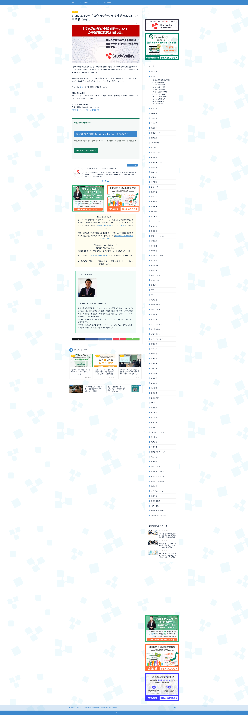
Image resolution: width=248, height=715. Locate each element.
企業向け (154, 496)
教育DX (153, 177)
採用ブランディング (158, 491)
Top (72, 2)
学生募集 (154, 437)
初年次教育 (155, 265)
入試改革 (154, 486)
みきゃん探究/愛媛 (159, 89)
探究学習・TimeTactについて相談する (86, 110)
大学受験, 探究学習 (157, 511)
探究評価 (154, 393)
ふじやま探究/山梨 (159, 94)
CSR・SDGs (155, 221)
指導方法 (154, 363)
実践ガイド (155, 285)
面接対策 (154, 461)
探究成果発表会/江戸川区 (161, 80)
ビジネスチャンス (157, 339)
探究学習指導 (155, 501)
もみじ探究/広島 (158, 103)
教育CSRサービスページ (100, 255)
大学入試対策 (155, 466)
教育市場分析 (155, 334)
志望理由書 (155, 398)
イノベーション (156, 324)
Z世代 (153, 403)
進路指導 (154, 192)
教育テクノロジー (157, 255)
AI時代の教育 (155, 275)
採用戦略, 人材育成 (157, 471)
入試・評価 (155, 506)
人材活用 (154, 319)
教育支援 (154, 226)
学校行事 (154, 172)
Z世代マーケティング (158, 432)
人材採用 (154, 373)
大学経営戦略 (155, 304)
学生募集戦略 (155, 329)
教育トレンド (155, 152)
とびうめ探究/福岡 (159, 87)
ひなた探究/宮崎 (158, 82)
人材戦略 (154, 206)
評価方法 (154, 447)
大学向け (154, 354)
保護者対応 (155, 300)
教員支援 (154, 157)
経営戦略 (154, 241)
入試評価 (154, 442)
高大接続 (154, 260)
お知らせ (75, 11)
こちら (82, 87)
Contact (107, 2)
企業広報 (154, 197)
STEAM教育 (155, 143)
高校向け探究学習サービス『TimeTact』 (112, 225)
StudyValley (84, 2)
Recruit (96, 2)
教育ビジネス (155, 133)
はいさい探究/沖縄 (159, 85)
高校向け (154, 427)
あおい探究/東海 (158, 101)
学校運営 (154, 128)
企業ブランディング (158, 452)
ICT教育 (154, 147)
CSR (152, 290)
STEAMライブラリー (158, 515)
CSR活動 (154, 368)
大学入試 (154, 349)
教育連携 (154, 344)
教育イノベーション (158, 236)
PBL (152, 295)
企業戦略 (154, 138)
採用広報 (154, 457)
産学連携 (154, 167)
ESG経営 (154, 211)
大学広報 (154, 182)
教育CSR (154, 422)
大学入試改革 (155, 309)
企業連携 (154, 123)
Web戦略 (154, 113)
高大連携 (154, 417)
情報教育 (154, 246)
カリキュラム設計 (157, 162)
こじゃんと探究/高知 (160, 92)
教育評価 (154, 383)
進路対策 (154, 201)
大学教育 (154, 251)
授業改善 (154, 118)
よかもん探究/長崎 (159, 99)
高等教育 (154, 231)
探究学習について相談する (86, 150)
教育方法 (154, 378)
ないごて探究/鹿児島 (160, 96)
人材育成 (154, 388)
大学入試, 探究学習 (157, 481)
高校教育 (154, 412)
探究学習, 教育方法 (157, 476)
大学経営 (154, 216)
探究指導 (154, 108)
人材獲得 (154, 358)
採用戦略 (154, 408)
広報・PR (154, 187)
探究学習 (154, 76)
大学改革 (154, 270)
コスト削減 (155, 280)
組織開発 (154, 314)
